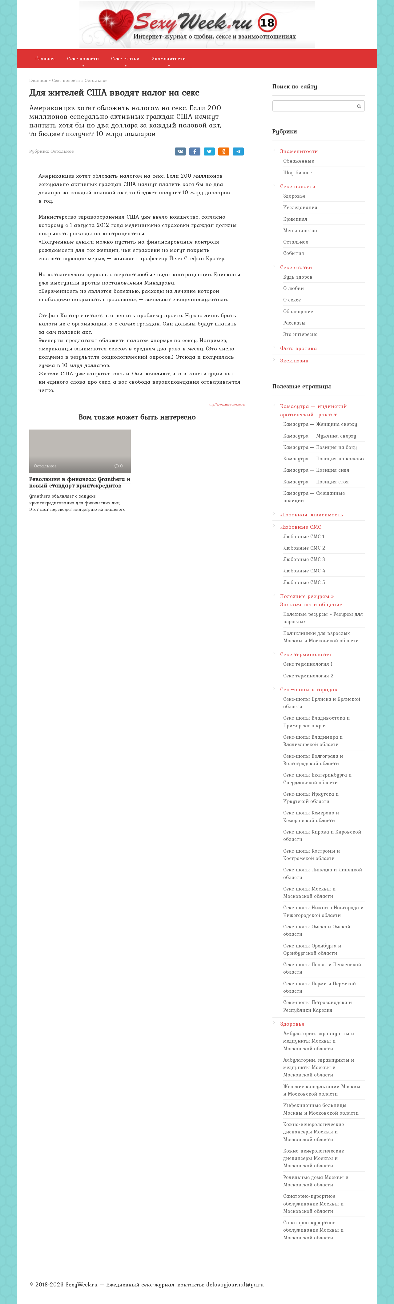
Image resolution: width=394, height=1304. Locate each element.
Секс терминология (305, 654)
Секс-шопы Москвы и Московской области (309, 892)
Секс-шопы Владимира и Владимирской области (313, 740)
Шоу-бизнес (297, 172)
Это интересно (300, 334)
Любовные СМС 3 (304, 559)
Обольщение (298, 311)
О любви (293, 288)
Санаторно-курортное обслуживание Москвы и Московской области (313, 1203)
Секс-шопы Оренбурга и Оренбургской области (312, 949)
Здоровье (294, 196)
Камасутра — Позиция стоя (316, 481)
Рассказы (294, 322)
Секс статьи (125, 58)
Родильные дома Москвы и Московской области (315, 1180)
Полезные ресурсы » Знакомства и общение (311, 600)
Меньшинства (300, 230)
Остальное (62, 151)
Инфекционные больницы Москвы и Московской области (321, 1108)
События (293, 253)
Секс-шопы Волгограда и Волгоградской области (313, 759)
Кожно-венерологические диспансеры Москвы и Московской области (313, 1131)
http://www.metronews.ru (227, 404)
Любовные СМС (300, 527)
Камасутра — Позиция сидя (316, 470)
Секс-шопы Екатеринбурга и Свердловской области (317, 778)
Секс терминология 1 (308, 664)
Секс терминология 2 (308, 675)
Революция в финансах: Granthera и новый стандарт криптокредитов (80, 482)
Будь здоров (298, 277)
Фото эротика (298, 348)
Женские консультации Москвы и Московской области (321, 1090)
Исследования (300, 207)
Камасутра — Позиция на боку (320, 447)
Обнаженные (298, 160)
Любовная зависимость (311, 514)
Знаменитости (169, 58)
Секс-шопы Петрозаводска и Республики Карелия (317, 1006)
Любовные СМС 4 (304, 570)
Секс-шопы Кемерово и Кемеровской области (311, 816)
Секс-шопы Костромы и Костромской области (311, 854)
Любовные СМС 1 (303, 536)
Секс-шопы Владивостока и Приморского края (316, 721)
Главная (45, 58)
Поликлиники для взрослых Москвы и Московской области (321, 636)
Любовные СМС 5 (304, 582)
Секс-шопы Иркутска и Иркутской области (311, 797)
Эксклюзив (294, 360)
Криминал (295, 219)
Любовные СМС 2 (304, 547)
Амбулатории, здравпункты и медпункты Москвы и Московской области (318, 1041)
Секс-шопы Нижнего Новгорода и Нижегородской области (323, 911)
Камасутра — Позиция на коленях (324, 458)
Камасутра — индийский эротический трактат (313, 410)
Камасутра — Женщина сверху (320, 424)
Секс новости (83, 58)
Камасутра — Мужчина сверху (319, 435)
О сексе (292, 299)
